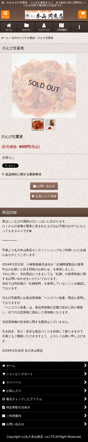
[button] (5, 14)
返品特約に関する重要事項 (23, 174)
